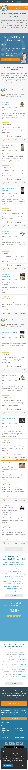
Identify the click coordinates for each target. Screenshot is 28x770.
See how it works (14, 718)
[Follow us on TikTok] (21, 743)
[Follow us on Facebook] (6, 743)
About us (3, 726)
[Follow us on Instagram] (14, 743)
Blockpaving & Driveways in (14, 652)
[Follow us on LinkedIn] (17, 743)
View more (14, 549)
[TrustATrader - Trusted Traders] (4, 7)
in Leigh (14, 562)
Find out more (17, 96)
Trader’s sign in (23, 5)
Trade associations (19, 726)
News (2, 735)
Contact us (4, 733)
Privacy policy (18, 728)
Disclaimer (17, 733)
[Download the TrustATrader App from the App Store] (19, 747)
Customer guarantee (20, 737)
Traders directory (19, 730)
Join (18, 1)
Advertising (4, 728)
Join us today (14, 703)
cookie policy (19, 760)
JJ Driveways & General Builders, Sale (12, 622)
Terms (16, 735)
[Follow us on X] (10, 743)
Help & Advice (5, 730)
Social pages (4, 737)
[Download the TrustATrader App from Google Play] (9, 747)
